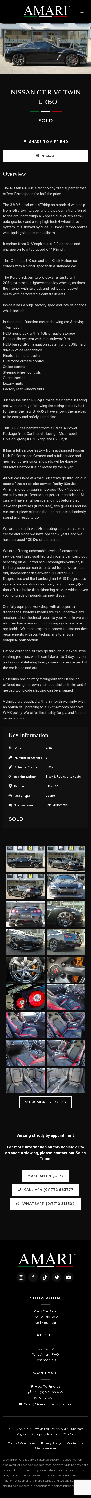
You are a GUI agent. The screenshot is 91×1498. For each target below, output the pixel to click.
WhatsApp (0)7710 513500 (48, 1204)
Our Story (45, 1348)
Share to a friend (48, 142)
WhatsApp (47, 1398)
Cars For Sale (45, 1311)
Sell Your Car (46, 1323)
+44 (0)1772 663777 (47, 1392)
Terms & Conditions (21, 1443)
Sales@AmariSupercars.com (47, 1404)
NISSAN (48, 156)
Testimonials (45, 1360)
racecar (50, 1448)
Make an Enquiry (45, 1176)
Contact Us (75, 1443)
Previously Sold (45, 1317)
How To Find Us (47, 1386)
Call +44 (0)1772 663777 (48, 1189)
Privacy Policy (51, 1443)
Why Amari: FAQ (45, 1354)
